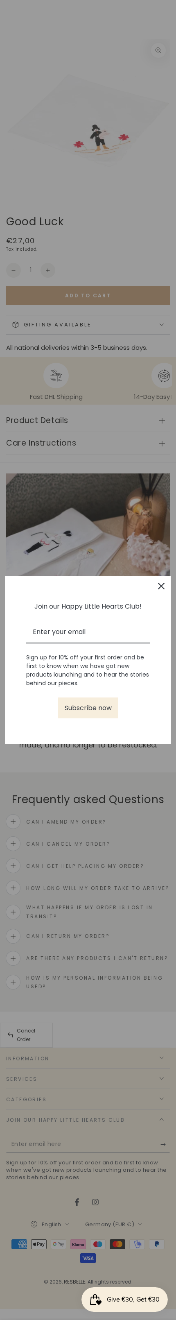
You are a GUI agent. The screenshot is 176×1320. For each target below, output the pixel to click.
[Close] (161, 586)
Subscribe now (88, 708)
